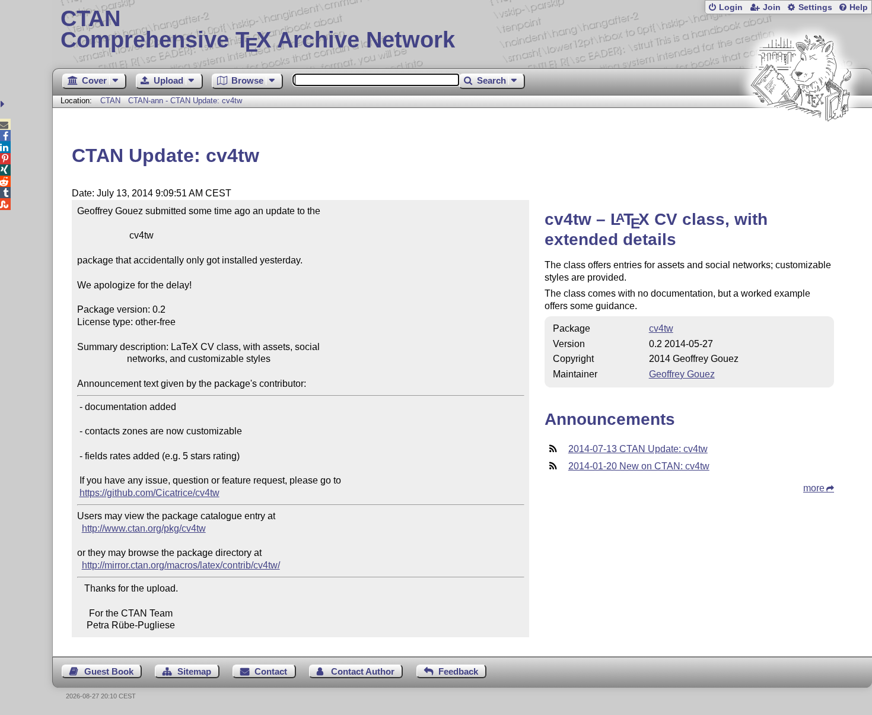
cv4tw (661, 328)
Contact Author (362, 671)
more (814, 488)
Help (858, 7)
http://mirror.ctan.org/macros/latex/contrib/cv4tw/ (181, 565)
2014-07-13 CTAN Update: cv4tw (638, 449)
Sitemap (194, 671)
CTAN (110, 100)
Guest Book (108, 671)
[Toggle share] (4, 104)
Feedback (458, 671)
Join (772, 7)
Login (731, 7)
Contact (270, 671)
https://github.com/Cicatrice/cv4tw (149, 493)
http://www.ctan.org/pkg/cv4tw (144, 528)
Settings (815, 7)
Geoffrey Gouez (682, 374)
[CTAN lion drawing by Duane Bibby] (800, 144)
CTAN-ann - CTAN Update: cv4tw (185, 100)
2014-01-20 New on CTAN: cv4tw (638, 466)
